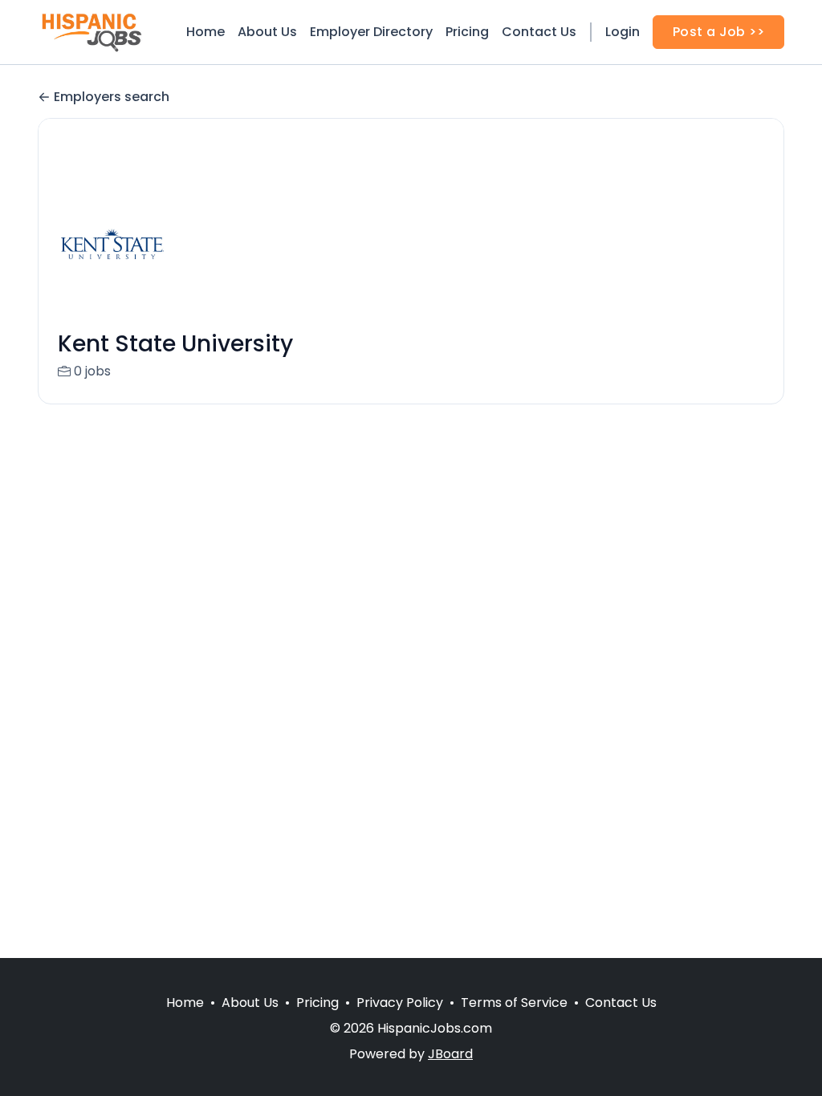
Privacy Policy (399, 1002)
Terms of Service (514, 1002)
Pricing (467, 31)
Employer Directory (371, 31)
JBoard (450, 1054)
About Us (267, 31)
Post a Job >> (718, 31)
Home (205, 31)
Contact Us (539, 31)
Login (622, 31)
